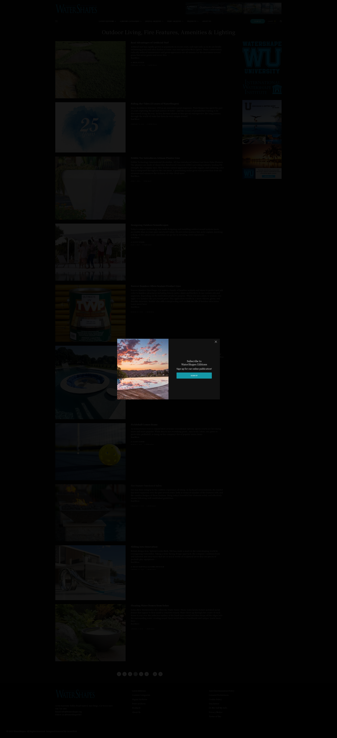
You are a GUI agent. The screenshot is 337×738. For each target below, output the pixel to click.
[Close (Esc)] (216, 343)
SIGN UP (194, 375)
